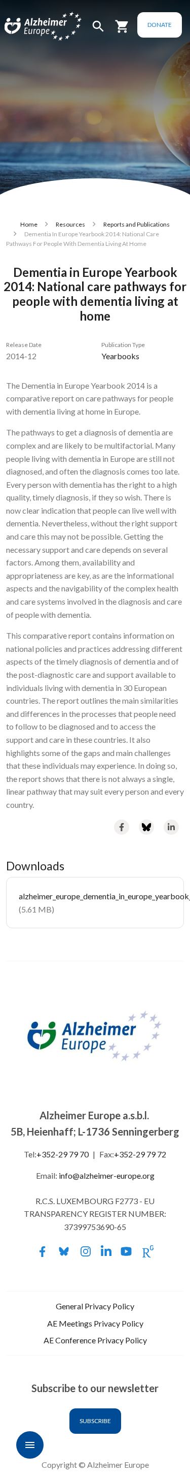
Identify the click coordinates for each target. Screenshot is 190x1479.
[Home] (31, 27)
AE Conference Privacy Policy (95, 1340)
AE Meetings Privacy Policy (95, 1323)
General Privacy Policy (95, 1306)
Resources (70, 224)
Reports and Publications (136, 224)
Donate (159, 24)
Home (28, 224)
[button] (98, 31)
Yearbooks (120, 356)
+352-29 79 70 (62, 1154)
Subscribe (95, 1421)
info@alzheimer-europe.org (107, 1175)
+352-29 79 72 (140, 1154)
